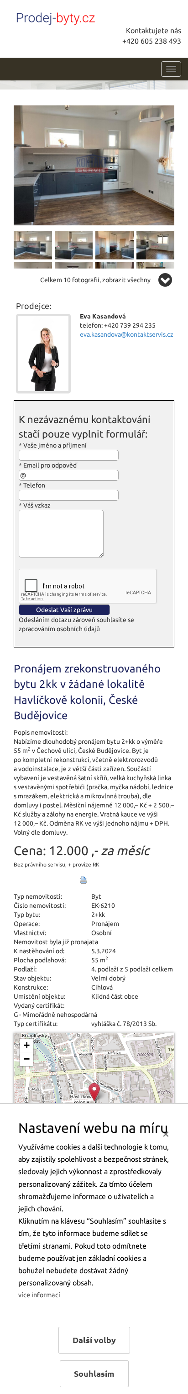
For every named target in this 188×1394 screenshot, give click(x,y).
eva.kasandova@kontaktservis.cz (126, 334)
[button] (94, 1092)
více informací (39, 1295)
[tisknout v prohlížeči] (83, 880)
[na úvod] (75, 16)
